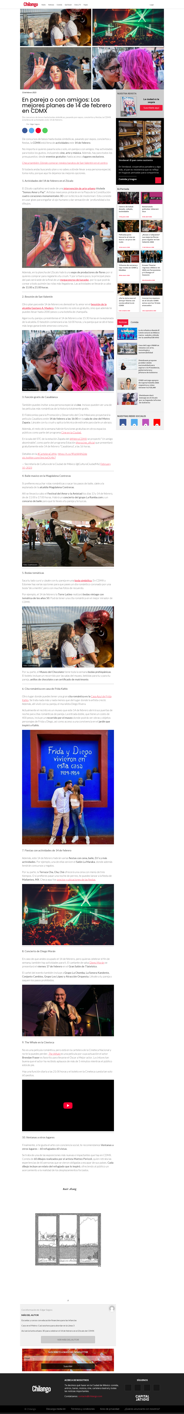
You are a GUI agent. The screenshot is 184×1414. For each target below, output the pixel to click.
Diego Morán (96, 962)
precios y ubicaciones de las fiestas (76, 879)
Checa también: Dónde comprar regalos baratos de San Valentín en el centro (65, 162)
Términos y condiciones (83, 1408)
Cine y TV (77, 5)
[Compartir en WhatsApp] (45, 130)
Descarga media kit (55, 1408)
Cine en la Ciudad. (71, 432)
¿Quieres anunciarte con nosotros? (142, 1408)
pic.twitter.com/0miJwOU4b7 (39, 457)
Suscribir (68, 1366)
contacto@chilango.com (90, 1396)
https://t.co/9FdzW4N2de (72, 453)
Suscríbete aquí (151, 107)
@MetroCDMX (78, 438)
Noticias (51, 5)
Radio (44, 5)
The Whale (54, 1053)
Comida (59, 5)
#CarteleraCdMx (47, 453)
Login (152, 5)
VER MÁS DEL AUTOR (68, 1339)
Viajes (86, 5)
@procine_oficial (85, 442)
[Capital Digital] (142, 1399)
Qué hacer (68, 5)
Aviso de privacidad (109, 1408)
